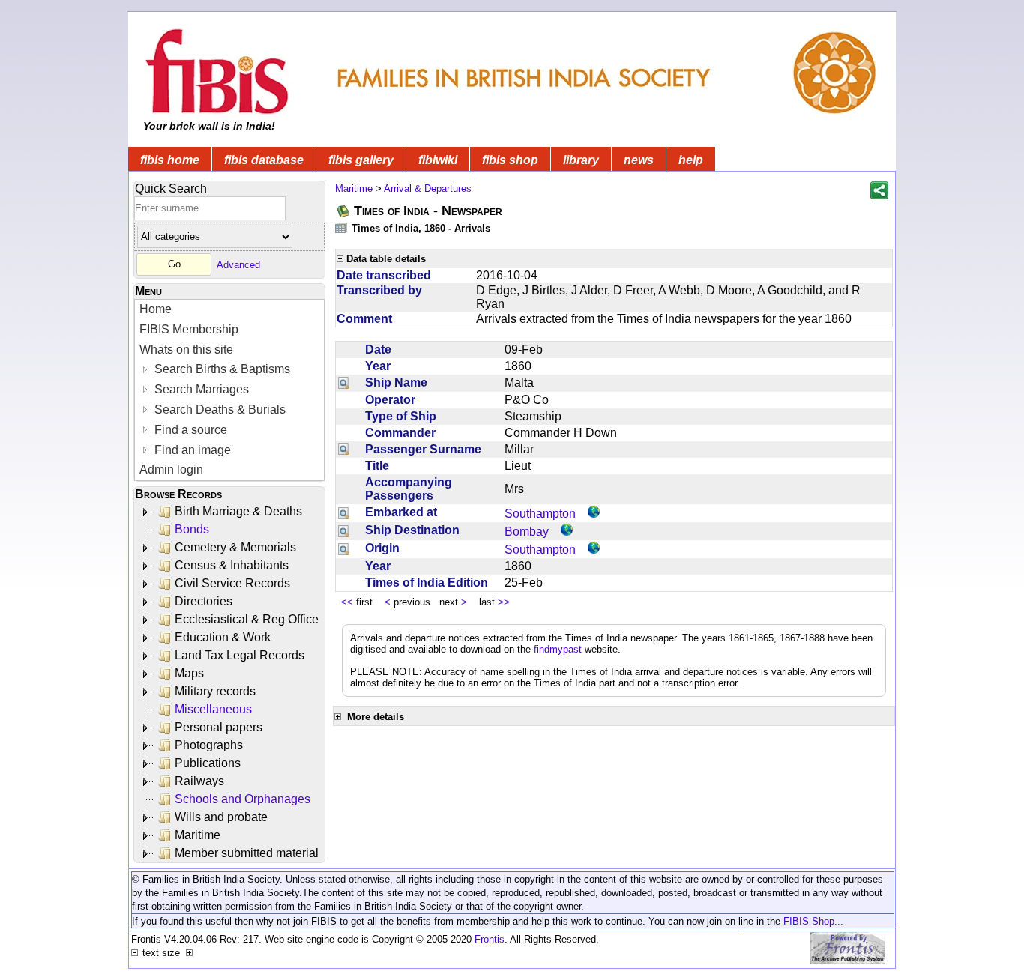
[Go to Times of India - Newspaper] (344, 211)
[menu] (229, 390)
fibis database (264, 160)
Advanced (238, 264)
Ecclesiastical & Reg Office (247, 619)
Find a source (189, 429)
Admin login (171, 469)
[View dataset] (342, 227)
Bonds (192, 529)
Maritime (197, 835)
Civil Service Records (232, 583)
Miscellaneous (213, 709)
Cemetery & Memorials (235, 547)
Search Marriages (200, 389)
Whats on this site (186, 349)
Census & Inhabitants (232, 565)
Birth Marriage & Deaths (238, 511)
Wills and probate (221, 817)
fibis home (169, 160)
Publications (208, 763)
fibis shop (510, 160)
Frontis (490, 939)
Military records (215, 691)
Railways (199, 781)
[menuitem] (229, 310)
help (690, 160)
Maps (189, 673)
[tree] (230, 682)
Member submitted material (247, 853)
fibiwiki (437, 160)
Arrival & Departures (428, 188)
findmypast (558, 649)
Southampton (540, 513)
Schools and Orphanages (242, 799)
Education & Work (223, 637)
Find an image (191, 450)
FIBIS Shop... (813, 921)
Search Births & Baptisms (220, 369)
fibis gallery (361, 160)
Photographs (209, 745)
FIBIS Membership (188, 329)
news (639, 160)
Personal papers (218, 727)
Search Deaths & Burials (218, 409)
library (581, 160)
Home (155, 309)
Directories (203, 601)
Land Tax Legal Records (239, 655)
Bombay (527, 531)
